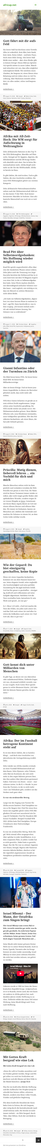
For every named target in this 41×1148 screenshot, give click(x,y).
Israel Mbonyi (17, 1019)
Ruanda (33, 1019)
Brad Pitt (12, 326)
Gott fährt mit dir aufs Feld (19, 42)
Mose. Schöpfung (15, 631)
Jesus (32, 326)
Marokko (10, 218)
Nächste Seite (38, 1140)
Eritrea (18, 1133)
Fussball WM (20, 870)
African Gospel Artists (22, 1017)
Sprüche (14, 98)
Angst (24, 705)
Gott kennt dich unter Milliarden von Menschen (18, 668)
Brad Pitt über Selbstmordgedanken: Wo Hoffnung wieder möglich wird (19, 257)
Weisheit (28, 98)
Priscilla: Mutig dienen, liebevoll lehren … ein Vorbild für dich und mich (20, 475)
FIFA (35, 434)
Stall (18, 98)
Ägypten (5, 216)
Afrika (25, 1131)
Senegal (15, 218)
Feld (34, 96)
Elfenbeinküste (25, 216)
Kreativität (6, 631)
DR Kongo (18, 216)
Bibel (27, 96)
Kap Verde (33, 872)
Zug (11, 1135)
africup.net (9, 4)
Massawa (6, 1135)
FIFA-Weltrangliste (23, 214)
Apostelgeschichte (8, 531)
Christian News (22, 324)
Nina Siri (28, 1019)
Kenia (23, 1019)
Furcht (29, 705)
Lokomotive (33, 1133)
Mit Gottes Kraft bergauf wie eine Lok (18, 1058)
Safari (23, 631)
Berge (35, 1131)
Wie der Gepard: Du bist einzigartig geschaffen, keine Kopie (20, 568)
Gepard (25, 629)
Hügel (23, 1133)
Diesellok (6, 1133)
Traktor (23, 98)
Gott (4, 98)
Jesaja (5, 707)
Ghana (33, 216)
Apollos (27, 529)
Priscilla (28, 531)
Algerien (11, 216)
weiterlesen (8, 89)
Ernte (31, 96)
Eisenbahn (12, 1133)
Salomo (8, 98)
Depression (19, 326)
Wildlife (33, 631)
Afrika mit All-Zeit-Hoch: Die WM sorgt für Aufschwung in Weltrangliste (20, 141)
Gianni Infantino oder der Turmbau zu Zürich (20, 369)
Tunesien (28, 218)
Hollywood (27, 326)
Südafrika (22, 218)
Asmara (30, 1131)
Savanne (28, 631)
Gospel (20, 96)
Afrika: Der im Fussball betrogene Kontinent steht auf (20, 744)
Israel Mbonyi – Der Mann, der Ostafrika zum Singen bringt (18, 916)
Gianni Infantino (8, 436)
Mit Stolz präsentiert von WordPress (14, 1145)
